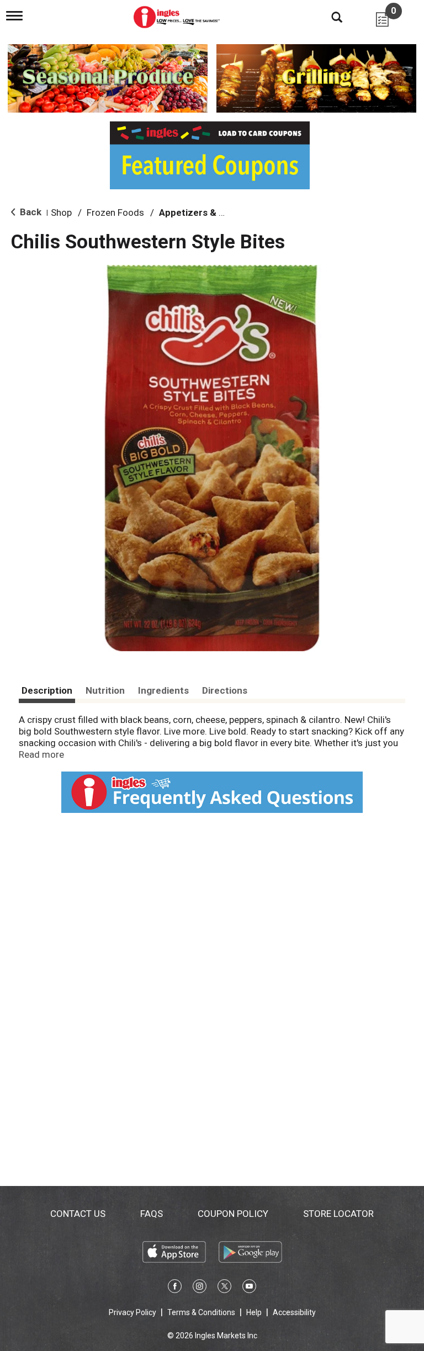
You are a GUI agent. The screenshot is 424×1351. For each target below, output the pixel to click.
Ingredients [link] (163, 690)
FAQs (151, 1213)
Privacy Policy (132, 1312)
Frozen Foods (115, 212)
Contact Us (77, 1213)
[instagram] (199, 1288)
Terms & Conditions (201, 1312)
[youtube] (249, 1288)
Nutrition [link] (105, 690)
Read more (41, 754)
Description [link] (47, 690)
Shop (61, 212)
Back (29, 211)
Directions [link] (224, 690)
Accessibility (294, 1312)
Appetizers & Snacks (205, 212)
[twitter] (224, 1288)
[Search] (328, 16)
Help (254, 1312)
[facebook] (175, 1288)
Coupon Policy (233, 1213)
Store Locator (338, 1213)
